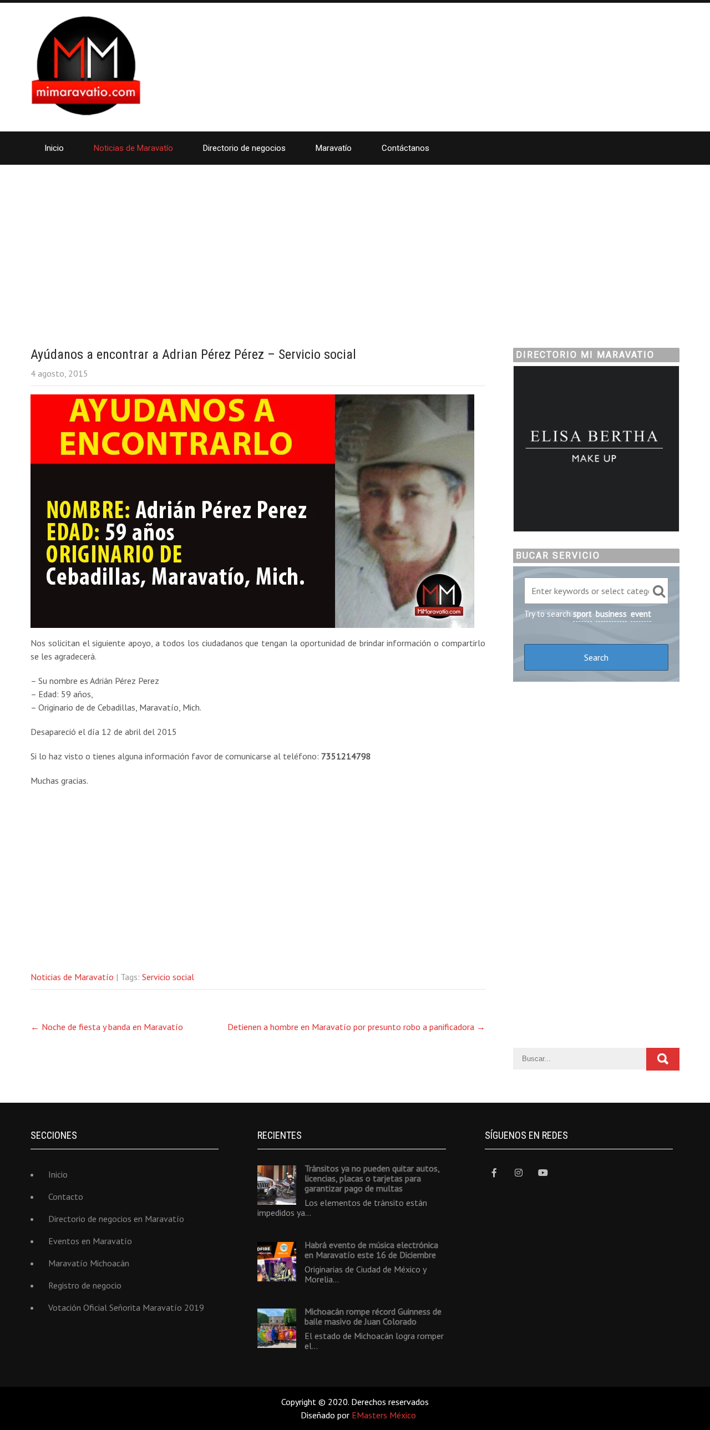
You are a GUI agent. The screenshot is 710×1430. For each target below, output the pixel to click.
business (611, 613)
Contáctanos (405, 148)
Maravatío (334, 148)
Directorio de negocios (244, 148)
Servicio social (168, 976)
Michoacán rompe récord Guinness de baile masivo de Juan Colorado (373, 1316)
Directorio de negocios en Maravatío (116, 1218)
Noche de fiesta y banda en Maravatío (107, 1026)
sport (582, 613)
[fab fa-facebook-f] (494, 1173)
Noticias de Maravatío (133, 148)
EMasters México (384, 1415)
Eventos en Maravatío (90, 1240)
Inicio (54, 148)
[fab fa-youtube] (543, 1173)
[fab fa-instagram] (519, 1173)
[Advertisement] (355, 248)
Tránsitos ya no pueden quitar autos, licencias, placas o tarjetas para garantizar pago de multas (372, 1178)
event (641, 613)
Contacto (65, 1196)
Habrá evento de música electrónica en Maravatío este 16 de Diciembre (371, 1250)
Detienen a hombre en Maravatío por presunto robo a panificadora (356, 1026)
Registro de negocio (84, 1285)
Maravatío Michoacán (88, 1263)
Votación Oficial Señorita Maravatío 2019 (126, 1307)
